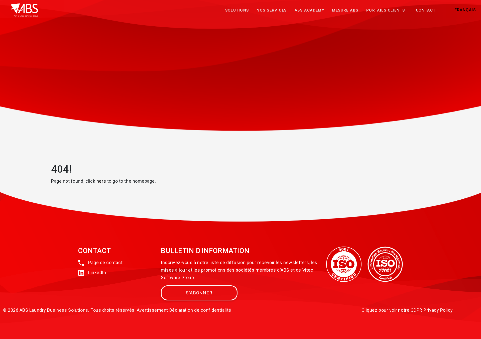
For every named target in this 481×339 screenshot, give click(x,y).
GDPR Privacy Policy (432, 310)
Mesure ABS (345, 10)
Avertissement (152, 310)
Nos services (272, 10)
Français (465, 10)
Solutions (237, 10)
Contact (426, 10)
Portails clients (385, 10)
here (101, 181)
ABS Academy (309, 10)
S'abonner (199, 292)
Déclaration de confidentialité (200, 310)
